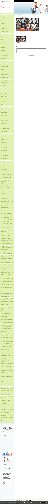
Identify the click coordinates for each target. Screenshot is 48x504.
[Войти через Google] (9, 454)
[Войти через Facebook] (6, 454)
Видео (19, 14)
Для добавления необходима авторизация (7, 486)
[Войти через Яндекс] (8, 454)
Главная (1, 1)
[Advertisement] (8, 443)
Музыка (21, 14)
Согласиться (43, 502)
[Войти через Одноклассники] (11, 454)
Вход (6, 1)
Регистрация (4, 1)
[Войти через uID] (3, 454)
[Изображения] (21, 39)
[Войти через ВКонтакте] (4, 454)
